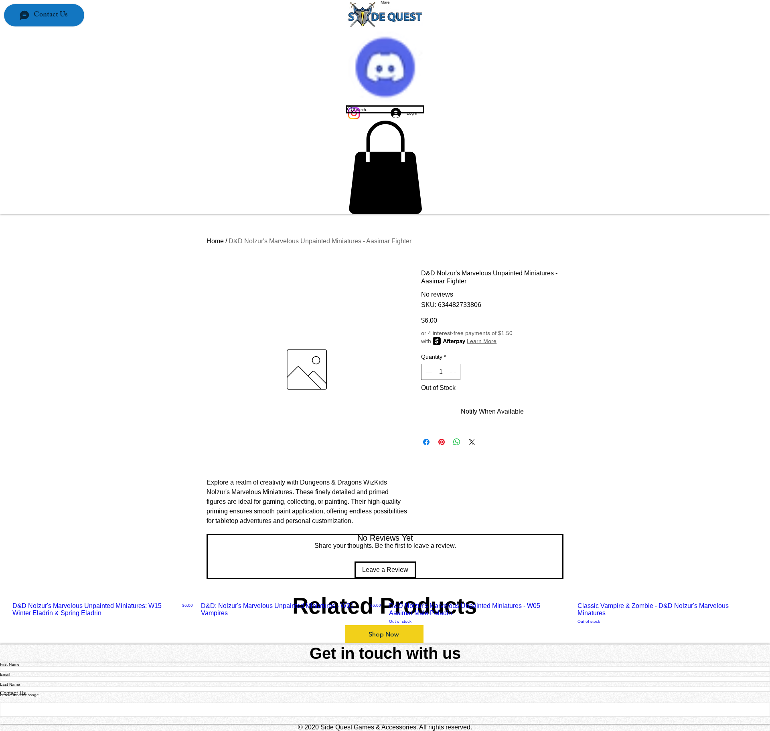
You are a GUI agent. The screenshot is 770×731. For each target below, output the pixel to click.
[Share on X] (472, 442)
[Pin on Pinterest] (441, 442)
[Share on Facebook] (426, 442)
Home (215, 241)
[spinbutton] (441, 372)
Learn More (481, 341)
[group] (385, 613)
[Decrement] (428, 372)
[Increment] (453, 372)
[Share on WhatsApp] (457, 442)
